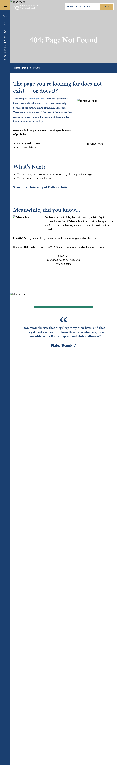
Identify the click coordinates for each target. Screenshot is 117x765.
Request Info (83, 7)
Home (17, 67)
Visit (96, 7)
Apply (70, 7)
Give (107, 6)
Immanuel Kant (36, 98)
